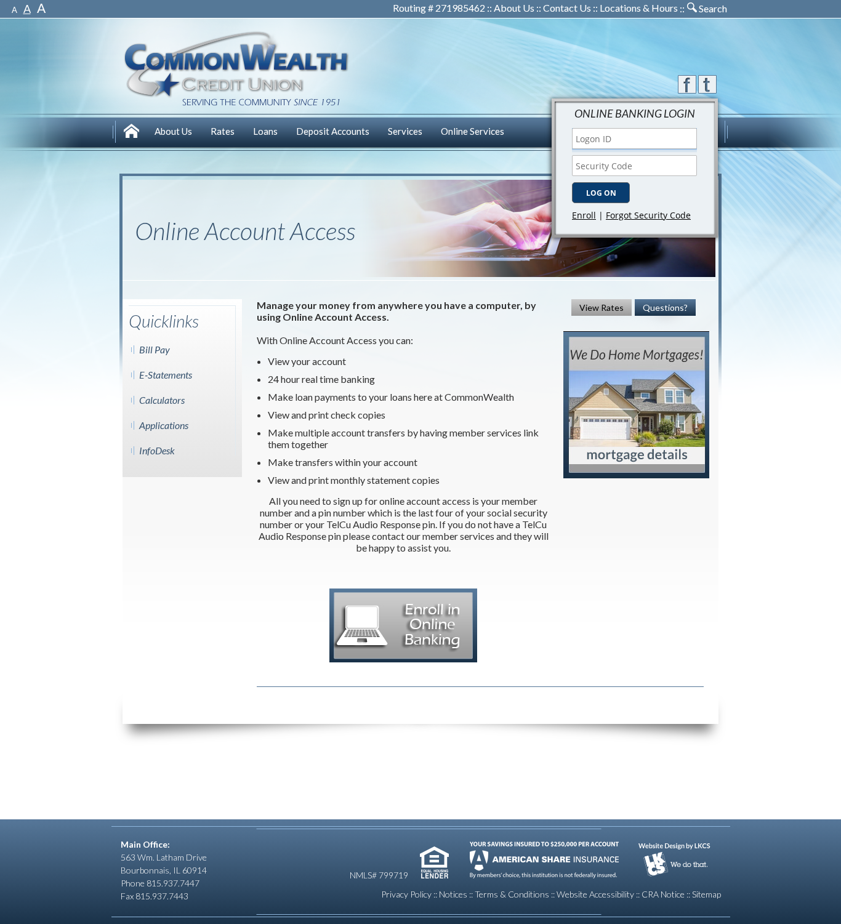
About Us (514, 8)
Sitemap (706, 894)
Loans (265, 131)
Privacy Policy (406, 894)
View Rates (601, 307)
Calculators (162, 400)
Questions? (665, 307)
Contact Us (567, 8)
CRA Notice (663, 894)
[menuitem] (133, 133)
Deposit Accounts (332, 131)
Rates (223, 131)
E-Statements (165, 374)
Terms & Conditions (512, 894)
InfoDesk (157, 450)
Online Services (472, 131)
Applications (163, 425)
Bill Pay (154, 349)
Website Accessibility (595, 894)
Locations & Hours (639, 8)
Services (405, 131)
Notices (453, 894)
